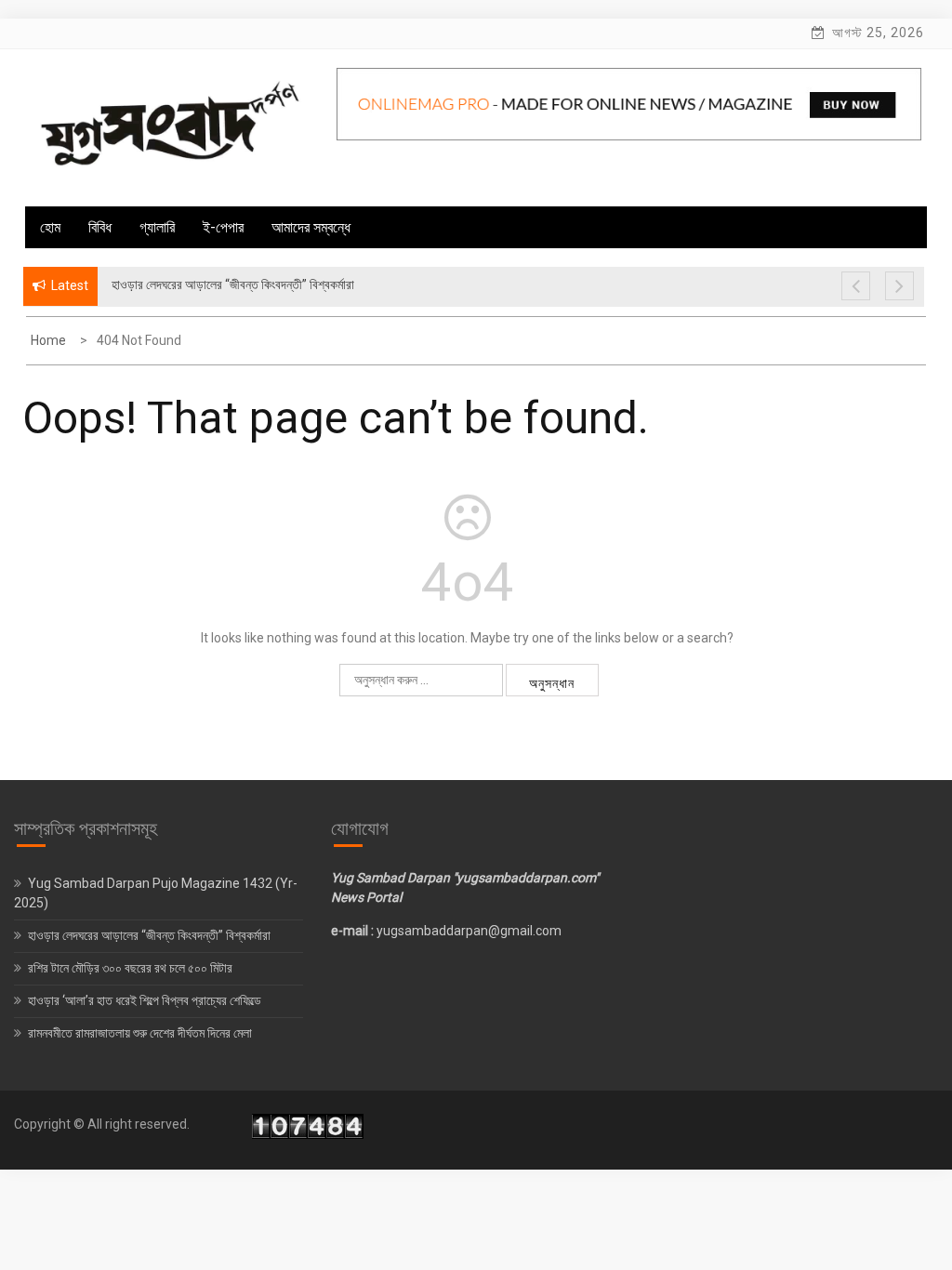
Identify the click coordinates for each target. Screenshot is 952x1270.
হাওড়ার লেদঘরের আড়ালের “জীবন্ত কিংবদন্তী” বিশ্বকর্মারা (149, 935)
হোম (50, 227)
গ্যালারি (157, 227)
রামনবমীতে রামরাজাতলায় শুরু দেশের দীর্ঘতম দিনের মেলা (141, 1032)
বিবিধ (100, 227)
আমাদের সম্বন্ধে (310, 227)
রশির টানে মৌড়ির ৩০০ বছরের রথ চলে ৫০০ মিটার (131, 967)
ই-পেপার (223, 227)
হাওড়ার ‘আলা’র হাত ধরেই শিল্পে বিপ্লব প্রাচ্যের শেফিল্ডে (146, 1000)
